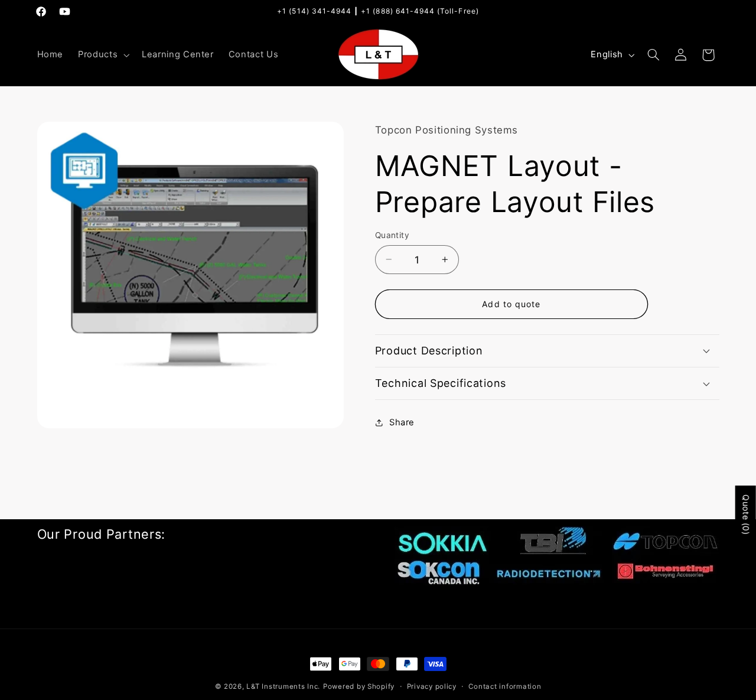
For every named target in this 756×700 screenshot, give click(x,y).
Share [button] (402, 422)
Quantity (392, 235)
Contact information (504, 686)
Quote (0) (746, 514)
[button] (103, 55)
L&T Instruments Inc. (283, 686)
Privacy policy (432, 686)
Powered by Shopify (359, 686)
